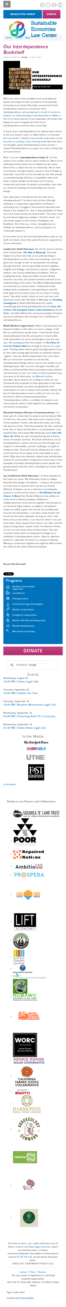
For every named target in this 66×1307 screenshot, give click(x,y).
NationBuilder (27, 1298)
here (51, 1263)
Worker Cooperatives (23, 609)
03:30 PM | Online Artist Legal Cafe (24, 728)
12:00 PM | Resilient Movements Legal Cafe (29, 704)
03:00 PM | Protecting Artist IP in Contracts (29, 716)
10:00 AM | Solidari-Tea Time (20, 693)
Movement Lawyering (23, 631)
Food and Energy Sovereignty (27, 604)
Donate (51, 14)
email (22, 1292)
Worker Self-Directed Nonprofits (28, 620)
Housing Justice (20, 598)
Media (18, 37)
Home (9, 37)
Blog (27, 37)
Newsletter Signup (22, 14)
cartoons (19, 1246)
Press (33, 1272)
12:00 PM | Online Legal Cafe (20, 681)
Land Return (18, 593)
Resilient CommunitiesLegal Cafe (23, 587)
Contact (23, 1272)
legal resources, (43, 1246)
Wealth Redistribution (23, 626)
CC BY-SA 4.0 (24, 1257)
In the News (9, 784)
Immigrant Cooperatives (24, 615)
